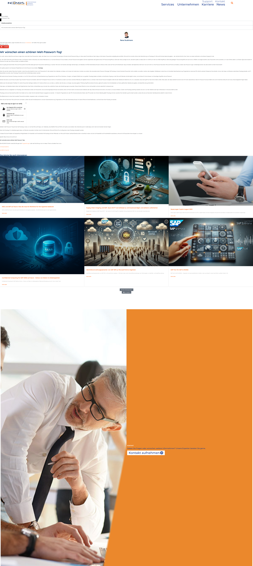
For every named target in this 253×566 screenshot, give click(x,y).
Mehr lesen (4, 213)
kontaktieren (28, 42)
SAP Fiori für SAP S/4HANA (179, 270)
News (220, 4)
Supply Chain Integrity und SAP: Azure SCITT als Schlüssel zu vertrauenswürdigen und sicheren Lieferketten (122, 208)
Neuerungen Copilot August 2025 (181, 209)
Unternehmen (188, 4)
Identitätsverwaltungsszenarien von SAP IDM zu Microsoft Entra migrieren (111, 270)
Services (167, 4)
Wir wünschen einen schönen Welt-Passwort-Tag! (13, 27)
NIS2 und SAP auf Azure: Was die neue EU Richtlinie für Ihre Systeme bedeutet (28, 206)
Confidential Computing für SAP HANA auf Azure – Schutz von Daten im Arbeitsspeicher (31, 278)
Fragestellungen (26, 143)
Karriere (208, 4)
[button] (232, 3)
